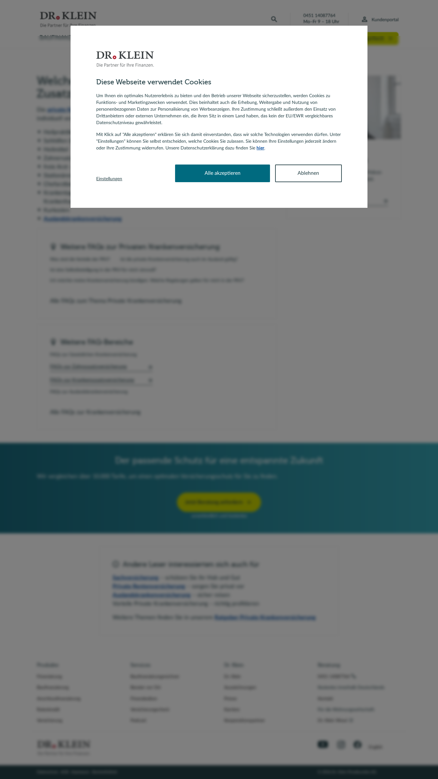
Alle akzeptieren (222, 173)
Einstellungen (109, 179)
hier (260, 148)
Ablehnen (308, 173)
